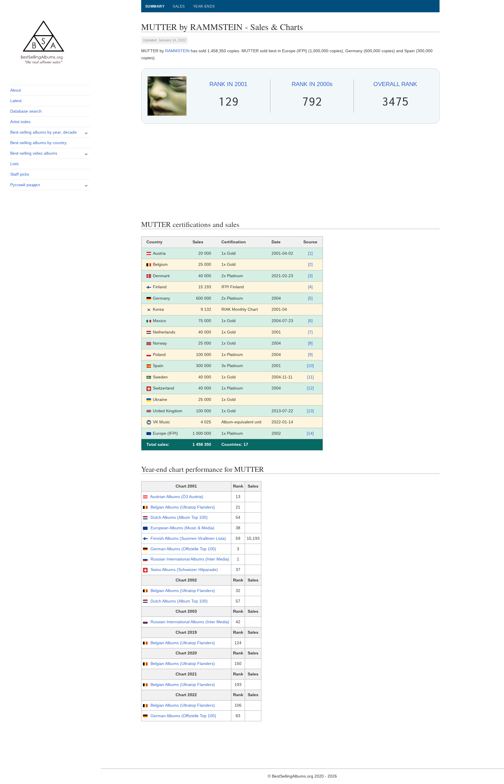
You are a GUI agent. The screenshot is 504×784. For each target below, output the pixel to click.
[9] (310, 354)
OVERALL (395, 84)
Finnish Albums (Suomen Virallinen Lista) (188, 538)
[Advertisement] (290, 172)
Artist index (20, 121)
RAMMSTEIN (177, 50)
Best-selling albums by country (38, 142)
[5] (310, 298)
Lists (14, 163)
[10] (310, 365)
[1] (310, 253)
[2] (310, 264)
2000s (312, 84)
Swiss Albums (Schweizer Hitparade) (184, 569)
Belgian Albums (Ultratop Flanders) (182, 507)
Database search (26, 111)
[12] (310, 388)
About (15, 90)
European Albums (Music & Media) (182, 527)
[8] (310, 343)
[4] (310, 286)
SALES (179, 6)
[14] (310, 433)
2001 (228, 84)
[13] (310, 410)
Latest (16, 100)
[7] (310, 332)
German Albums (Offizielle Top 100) (183, 548)
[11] (310, 377)
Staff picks (19, 174)
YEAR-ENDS (204, 6)
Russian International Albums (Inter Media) (189, 559)
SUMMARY (154, 6)
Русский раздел (25, 184)
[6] (310, 320)
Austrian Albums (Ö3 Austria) (176, 496)
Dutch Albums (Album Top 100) (179, 517)
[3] (310, 275)
